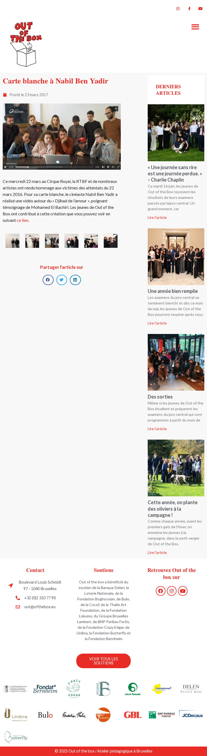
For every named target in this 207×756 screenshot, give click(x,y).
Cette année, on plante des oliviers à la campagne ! (173, 508)
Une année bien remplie (173, 291)
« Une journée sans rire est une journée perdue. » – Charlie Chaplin (175, 173)
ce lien (22, 220)
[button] (195, 27)
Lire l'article (157, 217)
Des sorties (160, 397)
